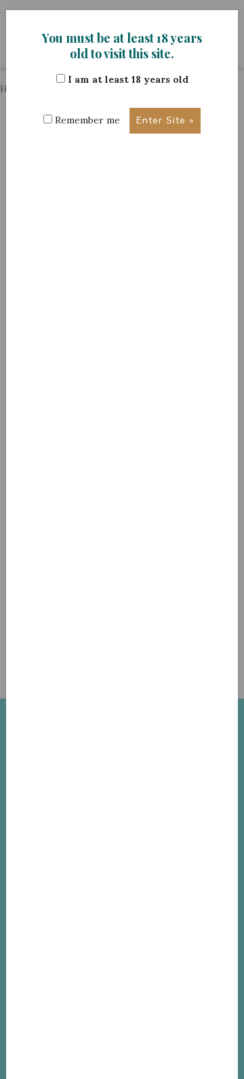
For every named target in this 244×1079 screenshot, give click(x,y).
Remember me (86, 120)
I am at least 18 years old (126, 79)
